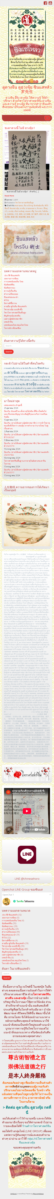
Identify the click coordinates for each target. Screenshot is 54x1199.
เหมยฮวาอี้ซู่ (29, 211)
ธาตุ (16, 377)
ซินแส (40, 367)
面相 (28, 217)
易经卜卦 (42, 214)
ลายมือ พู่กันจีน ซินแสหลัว (15, 306)
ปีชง (22, 380)
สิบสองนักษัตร (9, 385)
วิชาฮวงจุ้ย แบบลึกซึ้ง (13, 309)
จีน (30, 368)
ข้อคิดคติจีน (9, 284)
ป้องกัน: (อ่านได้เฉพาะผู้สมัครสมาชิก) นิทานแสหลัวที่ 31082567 (26, 436)
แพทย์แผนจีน (43, 388)
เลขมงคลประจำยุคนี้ (13, 405)
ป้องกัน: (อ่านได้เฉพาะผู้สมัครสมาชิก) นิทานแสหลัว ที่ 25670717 (26, 471)
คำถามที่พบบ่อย (11, 294)
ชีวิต (35, 368)
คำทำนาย (18, 368)
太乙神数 (26, 214)
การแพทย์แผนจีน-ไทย (13, 281)
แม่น (5, 392)
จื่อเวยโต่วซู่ (28, 205)
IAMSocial (13, 1194)
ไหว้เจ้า (46, 392)
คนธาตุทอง (19, 205)
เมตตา (29, 388)
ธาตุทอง (29, 376)
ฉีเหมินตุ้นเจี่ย (39, 205)
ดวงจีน (22, 208)
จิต (23, 368)
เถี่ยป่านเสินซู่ (19, 211)
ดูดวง (28, 373)
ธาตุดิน (22, 376)
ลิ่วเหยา (40, 208)
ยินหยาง (36, 380)
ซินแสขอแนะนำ (11, 297)
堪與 (20, 214)
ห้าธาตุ (18, 384)
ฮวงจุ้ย (11, 211)
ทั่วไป (6, 300)
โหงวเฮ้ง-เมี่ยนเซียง (12, 328)
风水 (33, 217)
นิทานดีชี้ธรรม (10, 303)
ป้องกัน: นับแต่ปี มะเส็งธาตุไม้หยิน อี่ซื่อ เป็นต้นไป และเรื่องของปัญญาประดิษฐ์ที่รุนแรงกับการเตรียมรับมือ (25, 414)
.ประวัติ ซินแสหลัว (12, 275)
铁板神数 (22, 217)
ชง (33, 368)
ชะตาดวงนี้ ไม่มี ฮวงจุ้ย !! (20, 128)
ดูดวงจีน (36, 372)
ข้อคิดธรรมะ (9, 287)
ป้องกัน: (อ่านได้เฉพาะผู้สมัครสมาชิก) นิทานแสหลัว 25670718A (26, 453)
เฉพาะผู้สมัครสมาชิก (13, 319)
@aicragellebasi (38, 1194)
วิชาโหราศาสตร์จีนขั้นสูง (24, 203)
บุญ (8, 380)
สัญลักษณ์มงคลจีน (12, 315)
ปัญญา (12, 380)
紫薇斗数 (14, 217)
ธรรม (6, 377)
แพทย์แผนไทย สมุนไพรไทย (16, 325)
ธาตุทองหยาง (31, 208)
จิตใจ (27, 368)
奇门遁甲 (34, 214)
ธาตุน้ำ (36, 377)
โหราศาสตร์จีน (33, 391)
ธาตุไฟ (42, 376)
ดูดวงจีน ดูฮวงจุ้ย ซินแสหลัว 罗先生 (27, 89)
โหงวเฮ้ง (38, 211)
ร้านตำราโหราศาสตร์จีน (36, 1126)
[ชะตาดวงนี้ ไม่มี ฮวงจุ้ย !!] (27, 160)
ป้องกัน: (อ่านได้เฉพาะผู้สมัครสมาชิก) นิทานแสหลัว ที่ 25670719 (26, 444)
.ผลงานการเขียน (11, 278)
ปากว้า (17, 380)
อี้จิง (24, 384)
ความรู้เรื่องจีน (10, 291)
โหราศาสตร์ (19, 392)
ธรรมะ (11, 376)
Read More (9, 196)
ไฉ (43, 392)
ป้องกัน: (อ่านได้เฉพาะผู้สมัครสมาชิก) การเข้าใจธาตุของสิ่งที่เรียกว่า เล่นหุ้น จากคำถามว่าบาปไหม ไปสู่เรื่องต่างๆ (27, 426)
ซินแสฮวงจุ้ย (14, 208)
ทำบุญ (44, 373)
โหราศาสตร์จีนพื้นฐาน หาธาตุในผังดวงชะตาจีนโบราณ (25, 462)
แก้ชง (34, 388)
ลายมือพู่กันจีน (45, 380)
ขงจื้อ (13, 368)
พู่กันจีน (27, 380)
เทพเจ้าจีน (8, 322)
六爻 (16, 214)
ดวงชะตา (22, 373)
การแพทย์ (7, 368)
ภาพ (31, 380)
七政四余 (10, 214)
